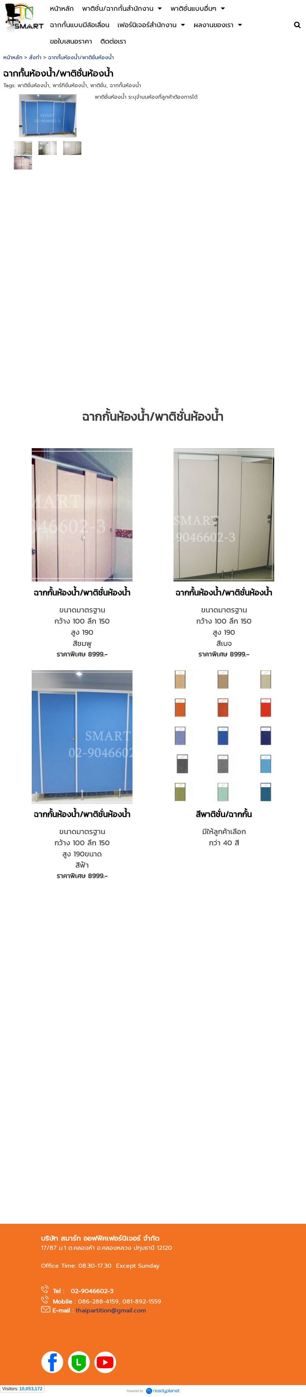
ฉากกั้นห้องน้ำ (125, 85)
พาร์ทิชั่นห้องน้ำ (70, 85)
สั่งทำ (35, 57)
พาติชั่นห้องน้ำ (33, 85)
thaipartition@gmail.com (111, 1310)
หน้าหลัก (12, 57)
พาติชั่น (98, 85)
